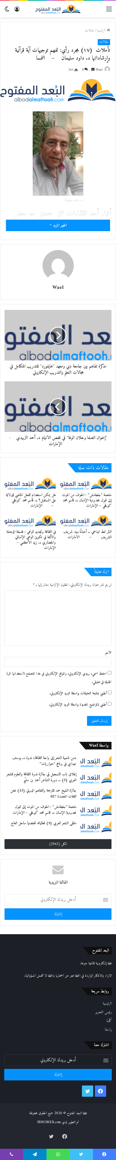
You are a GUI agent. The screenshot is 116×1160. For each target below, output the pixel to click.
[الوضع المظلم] (7, 11)
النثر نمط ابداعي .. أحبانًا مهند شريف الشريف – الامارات (87, 534)
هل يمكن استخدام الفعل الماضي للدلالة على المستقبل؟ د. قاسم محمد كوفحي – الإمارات (31, 500)
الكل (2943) (58, 844)
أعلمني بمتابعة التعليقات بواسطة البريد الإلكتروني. (78, 693)
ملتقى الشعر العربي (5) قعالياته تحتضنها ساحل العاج (43, 823)
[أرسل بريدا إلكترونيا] (93, 70)
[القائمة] (109, 11)
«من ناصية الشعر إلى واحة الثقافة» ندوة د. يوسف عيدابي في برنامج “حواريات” (44, 760)
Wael (99, 70)
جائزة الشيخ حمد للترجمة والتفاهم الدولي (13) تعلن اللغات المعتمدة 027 (43, 793)
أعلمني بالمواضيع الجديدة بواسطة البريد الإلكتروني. (78, 704)
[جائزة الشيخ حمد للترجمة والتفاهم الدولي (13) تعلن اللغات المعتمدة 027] (96, 794)
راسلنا (108, 1029)
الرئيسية (102, 30)
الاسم (108, 652)
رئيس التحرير (103, 1012)
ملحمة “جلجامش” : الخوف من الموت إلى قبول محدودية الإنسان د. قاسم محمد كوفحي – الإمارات (86, 500)
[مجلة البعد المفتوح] (58, 9)
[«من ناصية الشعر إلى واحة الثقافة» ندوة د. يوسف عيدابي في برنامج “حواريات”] (96, 761)
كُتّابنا (109, 1021)
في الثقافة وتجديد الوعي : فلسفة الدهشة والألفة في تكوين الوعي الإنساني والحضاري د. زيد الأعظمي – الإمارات (31, 539)
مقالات (89, 30)
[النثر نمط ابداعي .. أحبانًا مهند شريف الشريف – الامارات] (85, 521)
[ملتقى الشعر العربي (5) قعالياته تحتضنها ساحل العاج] (96, 826)
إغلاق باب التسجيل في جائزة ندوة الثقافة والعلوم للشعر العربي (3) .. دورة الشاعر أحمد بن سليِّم (41, 777)
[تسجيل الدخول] (17, 11)
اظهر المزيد (59, 225)
